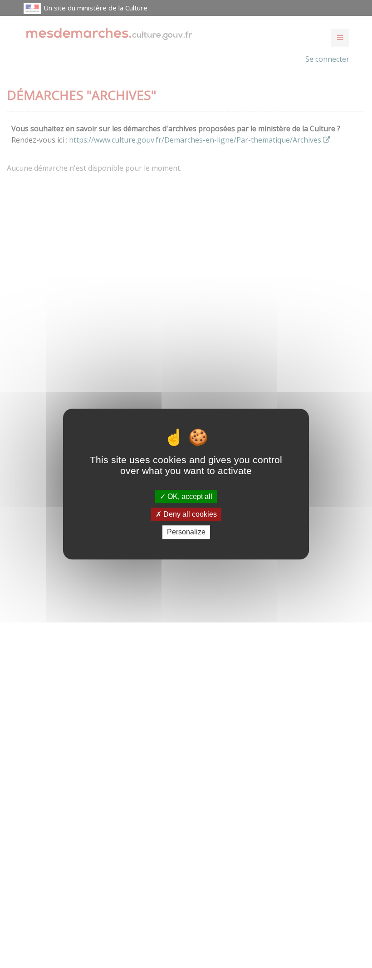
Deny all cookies (189, 514)
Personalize (186, 532)
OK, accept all (189, 496)
